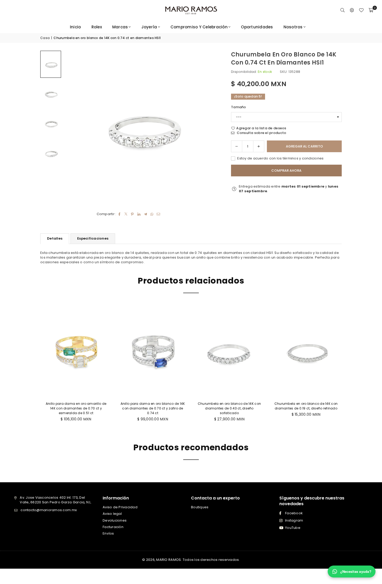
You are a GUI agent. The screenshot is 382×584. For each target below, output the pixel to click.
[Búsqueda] (342, 10)
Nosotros (293, 27)
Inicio (75, 27)
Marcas (120, 27)
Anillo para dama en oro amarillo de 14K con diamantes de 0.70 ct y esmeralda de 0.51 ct (76, 408)
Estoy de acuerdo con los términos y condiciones (280, 158)
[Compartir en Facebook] (119, 214)
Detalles (54, 238)
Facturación (113, 526)
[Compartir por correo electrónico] (158, 214)
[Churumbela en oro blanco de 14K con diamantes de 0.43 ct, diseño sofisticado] (229, 351)
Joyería (149, 27)
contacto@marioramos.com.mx (49, 510)
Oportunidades (257, 27)
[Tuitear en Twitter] (126, 214)
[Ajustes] (352, 10)
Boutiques (199, 507)
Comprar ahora (286, 170)
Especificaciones (92, 238)
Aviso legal (112, 513)
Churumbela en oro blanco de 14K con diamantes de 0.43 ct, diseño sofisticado (229, 408)
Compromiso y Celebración (199, 27)
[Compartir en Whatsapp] (152, 214)
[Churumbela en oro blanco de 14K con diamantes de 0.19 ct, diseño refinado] (306, 351)
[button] (371, 10)
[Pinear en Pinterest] (132, 214)
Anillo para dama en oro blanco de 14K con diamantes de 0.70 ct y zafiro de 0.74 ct (153, 408)
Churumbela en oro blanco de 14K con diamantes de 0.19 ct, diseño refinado (306, 405)
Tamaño (238, 107)
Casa (45, 38)
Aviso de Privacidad (120, 507)
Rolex (96, 27)
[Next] (207, 127)
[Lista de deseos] (361, 10)
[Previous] (74, 127)
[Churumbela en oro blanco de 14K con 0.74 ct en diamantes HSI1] (51, 64)
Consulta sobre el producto (261, 133)
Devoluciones (115, 520)
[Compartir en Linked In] (139, 214)
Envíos (108, 533)
